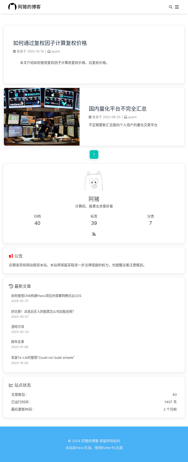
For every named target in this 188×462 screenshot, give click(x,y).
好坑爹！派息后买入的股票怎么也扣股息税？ (43, 311)
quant (56, 51)
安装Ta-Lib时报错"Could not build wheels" (43, 357)
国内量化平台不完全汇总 (118, 108)
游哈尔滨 (17, 327)
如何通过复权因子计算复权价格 (50, 43)
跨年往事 (17, 342)
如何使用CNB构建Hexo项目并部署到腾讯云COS (46, 296)
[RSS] (94, 233)
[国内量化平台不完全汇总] (42, 144)
